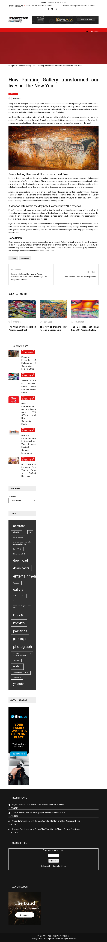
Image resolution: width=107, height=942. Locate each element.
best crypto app (18, 537)
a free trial (16, 532)
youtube (18, 684)
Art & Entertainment (28, 352)
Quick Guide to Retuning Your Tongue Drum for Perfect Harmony (28, 470)
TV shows (16, 660)
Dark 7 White (17, 549)
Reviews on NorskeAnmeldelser (22, 654)
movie (18, 614)
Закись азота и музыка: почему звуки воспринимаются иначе (29, 386)
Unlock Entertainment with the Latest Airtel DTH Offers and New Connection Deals (46, 821)
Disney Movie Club (19, 554)
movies (19, 623)
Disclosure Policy (54, 936)
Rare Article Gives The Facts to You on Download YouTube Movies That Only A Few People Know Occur (29, 277)
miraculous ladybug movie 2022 (22, 607)
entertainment (25, 576)
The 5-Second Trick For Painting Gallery (80, 277)
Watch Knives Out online (20, 673)
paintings (25, 258)
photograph (22, 647)
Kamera (15, 601)
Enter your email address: (53, 858)
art (30, 532)
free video (16, 583)
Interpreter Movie (15, 66)
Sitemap (66, 936)
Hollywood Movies (18, 596)
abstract (19, 526)
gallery (13, 258)
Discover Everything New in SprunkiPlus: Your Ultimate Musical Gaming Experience (28, 444)
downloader (21, 568)
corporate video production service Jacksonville (22, 543)
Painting (27, 66)
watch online (17, 678)
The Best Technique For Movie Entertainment (65, 6)
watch (17, 666)
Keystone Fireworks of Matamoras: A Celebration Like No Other (28, 363)
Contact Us (41, 936)
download (20, 560)
